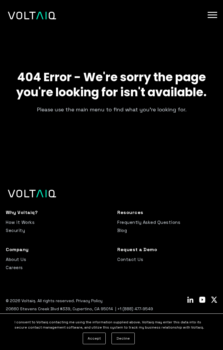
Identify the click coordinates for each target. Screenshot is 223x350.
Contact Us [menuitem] (130, 259)
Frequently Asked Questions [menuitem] (148, 222)
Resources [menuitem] (130, 212)
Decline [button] (123, 338)
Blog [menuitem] (122, 230)
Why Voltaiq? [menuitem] (22, 212)
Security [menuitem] (15, 230)
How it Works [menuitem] (20, 222)
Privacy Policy (89, 300)
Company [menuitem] (17, 249)
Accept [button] (94, 338)
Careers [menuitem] (14, 267)
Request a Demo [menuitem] (137, 249)
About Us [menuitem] (16, 259)
